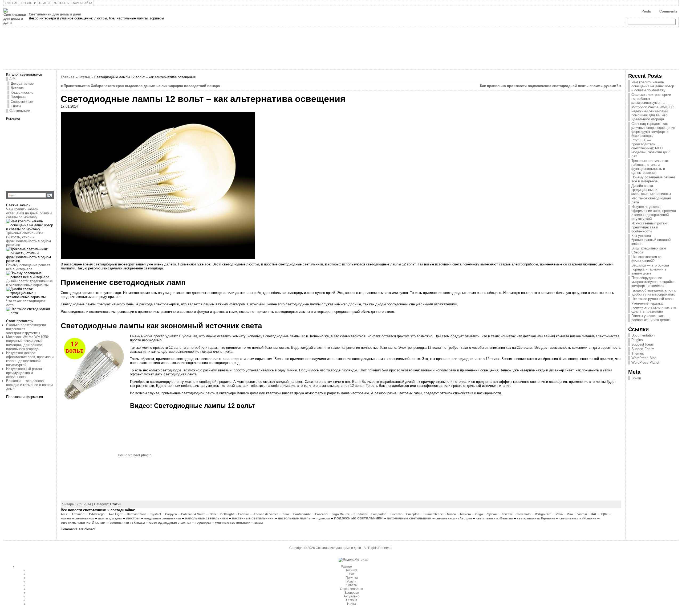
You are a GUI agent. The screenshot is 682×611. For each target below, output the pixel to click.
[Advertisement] (39, 154)
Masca (451, 514)
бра (604, 514)
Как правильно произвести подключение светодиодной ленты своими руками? (549, 86)
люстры (133, 518)
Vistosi (582, 514)
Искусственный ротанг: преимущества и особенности (24, 373)
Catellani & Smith (193, 514)
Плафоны (18, 97)
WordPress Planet (645, 362)
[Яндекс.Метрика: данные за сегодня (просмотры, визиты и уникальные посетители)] (353, 560)
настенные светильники (253, 518)
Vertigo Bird (543, 514)
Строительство (351, 589)
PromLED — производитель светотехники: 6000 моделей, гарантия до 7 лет (650, 148)
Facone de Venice (266, 514)
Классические (22, 93)
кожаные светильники (77, 518)
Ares (64, 514)
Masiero (465, 514)
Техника (352, 570)
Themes (637, 353)
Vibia (559, 514)
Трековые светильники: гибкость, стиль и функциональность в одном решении (28, 239)
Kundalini (360, 514)
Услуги (351, 581)
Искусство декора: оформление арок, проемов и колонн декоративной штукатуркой (30, 359)
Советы (352, 585)
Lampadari (378, 514)
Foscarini (321, 514)
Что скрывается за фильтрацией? (646, 259)
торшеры (203, 522)
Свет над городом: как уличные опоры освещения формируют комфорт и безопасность (653, 130)
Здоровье (351, 592)
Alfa (12, 79)
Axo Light (116, 514)
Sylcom (492, 514)
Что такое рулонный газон (652, 299)
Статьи (84, 77)
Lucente (396, 514)
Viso (570, 514)
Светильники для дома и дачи (55, 14)
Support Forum (642, 349)
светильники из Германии (536, 518)
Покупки (352, 578)
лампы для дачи (110, 518)
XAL (594, 514)
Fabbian (244, 514)
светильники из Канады (127, 522)
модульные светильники (162, 518)
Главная (68, 77)
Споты (16, 106)
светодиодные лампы (170, 522)
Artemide (77, 514)
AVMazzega (96, 514)
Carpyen (171, 514)
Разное (346, 566)
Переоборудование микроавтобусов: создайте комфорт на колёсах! (652, 282)
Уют (352, 574)
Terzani (507, 514)
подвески (323, 518)
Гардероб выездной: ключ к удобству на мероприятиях (653, 292)
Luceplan (412, 514)
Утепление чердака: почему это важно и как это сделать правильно (653, 307)
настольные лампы (294, 518)
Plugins (637, 340)
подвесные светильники (358, 518)
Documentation (643, 335)
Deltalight (227, 514)
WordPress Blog (643, 358)
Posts (646, 11)
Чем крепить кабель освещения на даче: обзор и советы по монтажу (29, 213)
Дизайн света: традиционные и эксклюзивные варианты (29, 283)
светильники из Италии (83, 522)
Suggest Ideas (642, 344)
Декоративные (22, 83)
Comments (668, 11)
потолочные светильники (409, 518)
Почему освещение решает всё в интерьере (28, 267)
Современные (22, 102)
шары (258, 522)
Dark (213, 514)
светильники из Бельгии (494, 518)
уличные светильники (232, 522)
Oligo (479, 514)
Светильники (19, 111)
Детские (17, 88)
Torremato (523, 514)
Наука (351, 604)
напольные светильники (206, 518)
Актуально (351, 596)
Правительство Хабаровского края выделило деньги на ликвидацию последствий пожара (142, 86)
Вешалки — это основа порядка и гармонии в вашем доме (29, 385)
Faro (286, 514)
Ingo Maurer (340, 514)
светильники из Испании (577, 518)
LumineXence (433, 514)
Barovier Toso (136, 514)
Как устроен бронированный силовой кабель (651, 240)
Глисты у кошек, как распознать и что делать (651, 318)
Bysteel (156, 514)
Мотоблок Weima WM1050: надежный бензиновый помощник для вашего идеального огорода (27, 343)
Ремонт (351, 600)
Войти (636, 378)
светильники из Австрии (454, 518)
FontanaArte (302, 514)
